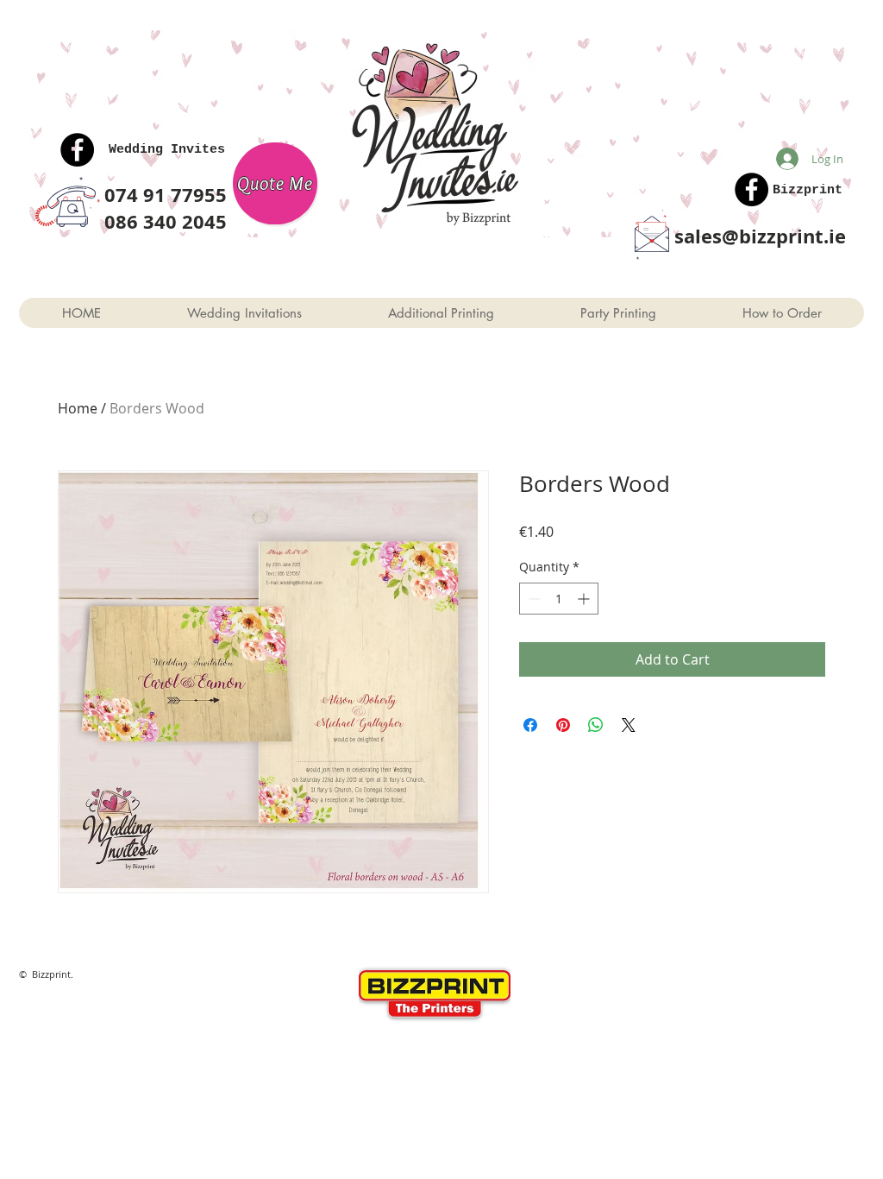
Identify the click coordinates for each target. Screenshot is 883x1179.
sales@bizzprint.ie (760, 236)
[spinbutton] (558, 598)
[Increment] (585, 598)
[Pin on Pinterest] (563, 725)
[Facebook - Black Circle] (77, 150)
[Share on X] (628, 725)
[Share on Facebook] (530, 725)
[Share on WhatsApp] (596, 725)
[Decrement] (532, 598)
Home (77, 408)
